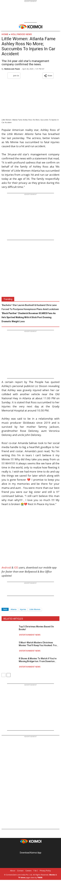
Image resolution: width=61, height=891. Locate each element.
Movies (52, 874)
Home (5, 34)
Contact (20, 870)
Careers (28, 870)
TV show (21, 877)
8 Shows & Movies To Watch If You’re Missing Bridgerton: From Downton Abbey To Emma (37, 660)
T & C (35, 870)
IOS (16, 567)
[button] (48, 75)
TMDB (39, 877)
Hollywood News (21, 34)
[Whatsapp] (14, 603)
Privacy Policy (45, 870)
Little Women (34, 609)
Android (6, 567)
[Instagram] (26, 847)
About (12, 870)
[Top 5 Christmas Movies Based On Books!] (9, 630)
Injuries (23, 609)
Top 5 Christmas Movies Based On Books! (36, 628)
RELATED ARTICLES (13, 618)
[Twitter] (9, 603)
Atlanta (13, 609)
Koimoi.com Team (12, 69)
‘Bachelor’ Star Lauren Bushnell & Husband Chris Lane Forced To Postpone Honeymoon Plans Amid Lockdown (30, 307)
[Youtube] (39, 847)
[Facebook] (4, 603)
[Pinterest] (30, 847)
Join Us (16, 75)
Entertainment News (30, 634)
